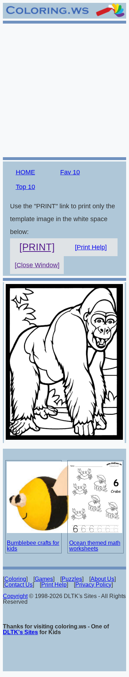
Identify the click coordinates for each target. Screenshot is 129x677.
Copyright (15, 596)
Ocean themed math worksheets (94, 546)
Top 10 (25, 186)
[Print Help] (91, 247)
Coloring (15, 579)
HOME (25, 172)
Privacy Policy (93, 585)
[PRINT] (37, 247)
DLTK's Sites (20, 632)
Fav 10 (70, 172)
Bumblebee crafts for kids (33, 546)
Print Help (54, 585)
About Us (102, 579)
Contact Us (18, 585)
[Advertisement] (64, 89)
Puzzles (72, 579)
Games (44, 579)
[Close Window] (37, 265)
